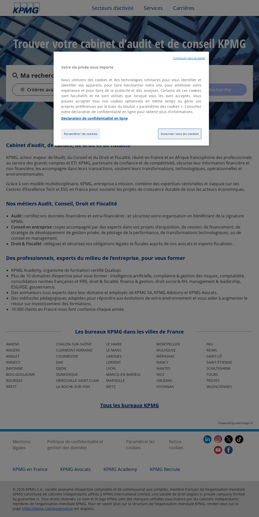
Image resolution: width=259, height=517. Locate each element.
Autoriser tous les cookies (180, 134)
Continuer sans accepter (189, 58)
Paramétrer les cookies (81, 134)
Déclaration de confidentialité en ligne (94, 118)
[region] (131, 99)
